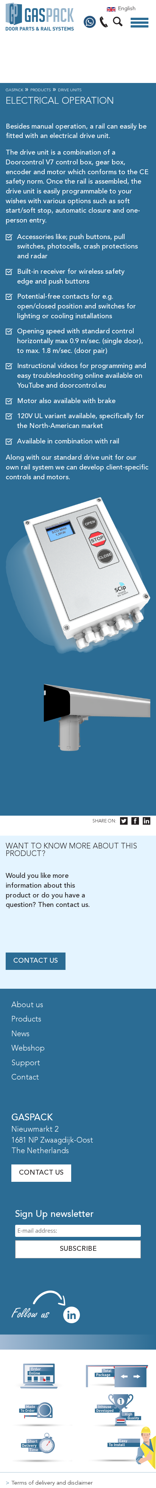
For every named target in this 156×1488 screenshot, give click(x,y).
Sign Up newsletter (54, 1214)
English (127, 9)
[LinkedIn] (146, 821)
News (20, 1034)
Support (25, 1063)
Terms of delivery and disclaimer (52, 1483)
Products (40, 90)
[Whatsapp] (91, 22)
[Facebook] (135, 821)
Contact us (35, 960)
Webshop (28, 1048)
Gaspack (14, 90)
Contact (25, 1077)
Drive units (69, 90)
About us (27, 1005)
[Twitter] (124, 821)
